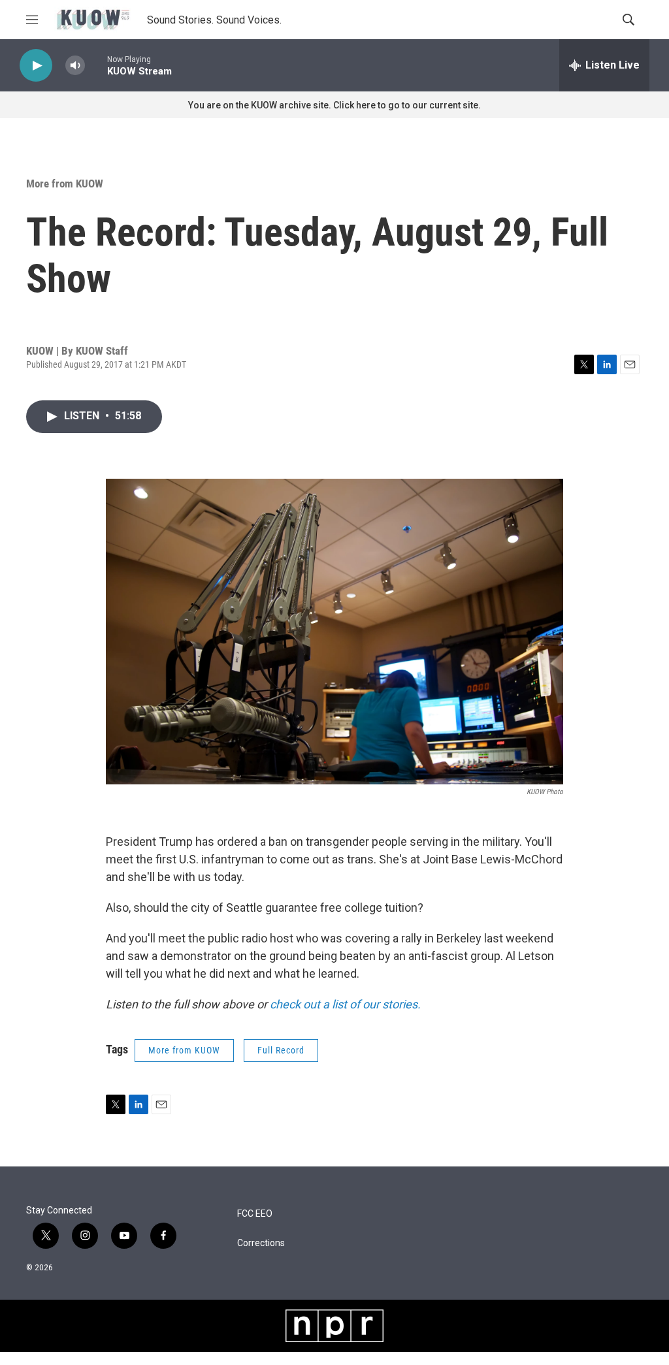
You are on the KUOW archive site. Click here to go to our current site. (334, 105)
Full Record (280, 1050)
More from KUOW (64, 183)
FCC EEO (254, 1214)
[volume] (75, 65)
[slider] (96, 65)
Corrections (261, 1243)
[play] (35, 65)
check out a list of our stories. (346, 1004)
